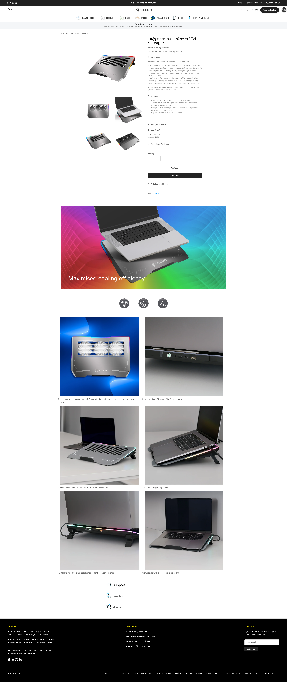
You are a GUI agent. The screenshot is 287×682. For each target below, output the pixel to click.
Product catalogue (271, 673)
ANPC (258, 673)
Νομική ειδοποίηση (213, 673)
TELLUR (18, 673)
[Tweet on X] (153, 193)
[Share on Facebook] (156, 193)
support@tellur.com (143, 641)
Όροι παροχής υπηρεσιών (106, 673)
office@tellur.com (142, 646)
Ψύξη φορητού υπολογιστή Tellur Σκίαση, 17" (79, 33)
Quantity (151, 154)
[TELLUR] (143, 10)
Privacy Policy (126, 673)
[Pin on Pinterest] (158, 193)
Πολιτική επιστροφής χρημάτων (168, 673)
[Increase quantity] (158, 158)
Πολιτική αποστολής (193, 673)
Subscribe (251, 649)
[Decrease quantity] (150, 158)
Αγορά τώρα (175, 175)
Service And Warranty (143, 673)
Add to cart (175, 168)
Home (62, 33)
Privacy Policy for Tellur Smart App (238, 673)
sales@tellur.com (139, 631)
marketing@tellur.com (146, 636)
